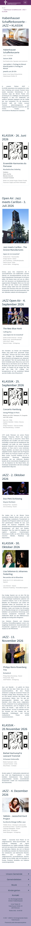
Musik (3, 8)
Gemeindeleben (14, 879)
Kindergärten (14, 890)
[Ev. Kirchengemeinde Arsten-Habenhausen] (13, 2)
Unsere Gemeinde (14, 874)
